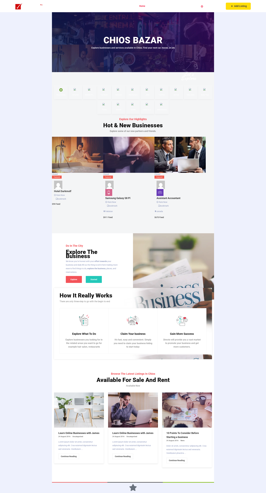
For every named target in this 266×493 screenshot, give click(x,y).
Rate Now (60, 195)
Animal (176, 95)
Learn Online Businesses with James (78, 433)
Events (118, 110)
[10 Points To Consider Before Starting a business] (187, 410)
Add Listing (240, 6)
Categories (168, 6)
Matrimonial (162, 110)
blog (181, 6)
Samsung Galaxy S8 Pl (117, 198)
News (183, 441)
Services (118, 95)
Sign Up (218, 6)
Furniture (104, 95)
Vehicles (75, 95)
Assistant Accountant (168, 198)
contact (192, 6)
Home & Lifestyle (147, 110)
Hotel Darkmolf (62, 191)
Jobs (147, 95)
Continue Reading (69, 456)
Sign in (207, 6)
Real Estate (61, 95)
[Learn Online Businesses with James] (79, 410)
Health (133, 110)
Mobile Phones (89, 95)
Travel (104, 110)
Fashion (162, 95)
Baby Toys (205, 95)
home (142, 6)
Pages (153, 6)
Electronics (133, 95)
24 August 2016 (64, 437)
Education (191, 95)
